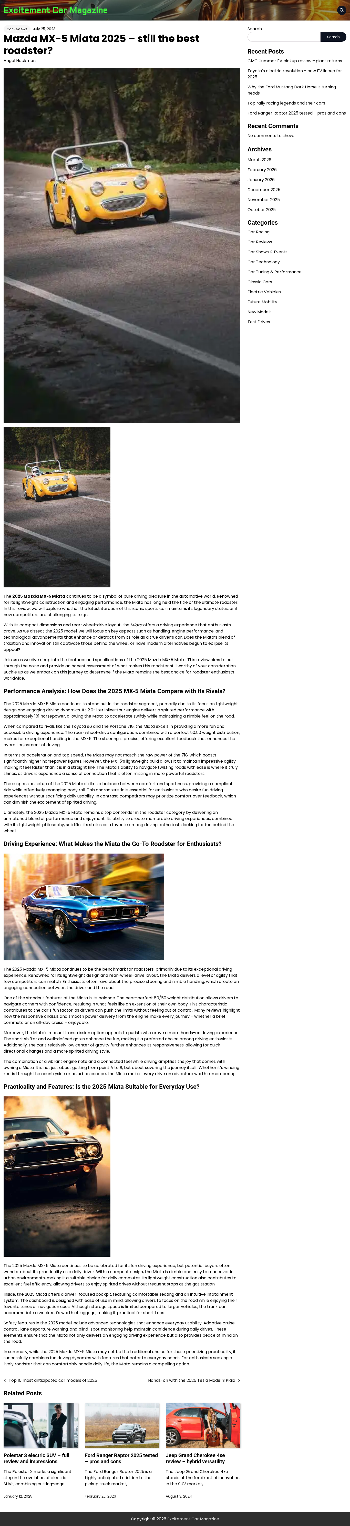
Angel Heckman (20, 61)
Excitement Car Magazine (56, 10)
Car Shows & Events (267, 252)
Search (255, 29)
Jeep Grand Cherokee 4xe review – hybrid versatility (195, 1458)
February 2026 (262, 170)
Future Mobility (262, 302)
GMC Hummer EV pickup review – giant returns (295, 61)
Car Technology (264, 262)
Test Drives (259, 322)
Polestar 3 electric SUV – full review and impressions (36, 1458)
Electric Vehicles (264, 292)
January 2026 (261, 180)
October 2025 (262, 210)
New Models (260, 312)
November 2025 (264, 200)
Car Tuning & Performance (275, 272)
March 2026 (259, 160)
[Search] (341, 10)
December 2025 (264, 190)
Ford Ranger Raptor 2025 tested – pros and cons (297, 113)
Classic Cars (260, 282)
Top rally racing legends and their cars (286, 103)
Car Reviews (17, 29)
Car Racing (259, 232)
